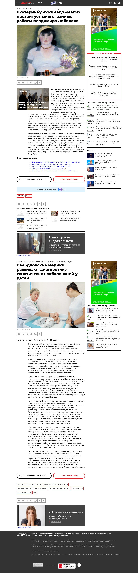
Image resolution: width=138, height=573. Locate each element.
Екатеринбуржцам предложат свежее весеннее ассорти (70, 219)
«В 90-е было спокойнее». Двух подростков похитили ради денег (107, 113)
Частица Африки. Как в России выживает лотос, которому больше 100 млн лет (108, 338)
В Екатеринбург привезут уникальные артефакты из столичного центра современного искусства (55, 163)
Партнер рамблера (50, 565)
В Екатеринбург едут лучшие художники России (54, 171)
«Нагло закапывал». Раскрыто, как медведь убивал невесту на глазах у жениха (108, 121)
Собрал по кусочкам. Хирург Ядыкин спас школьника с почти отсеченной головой (108, 128)
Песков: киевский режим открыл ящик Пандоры (106, 168)
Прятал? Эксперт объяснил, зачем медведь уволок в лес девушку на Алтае (107, 331)
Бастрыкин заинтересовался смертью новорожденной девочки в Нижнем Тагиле (103, 76)
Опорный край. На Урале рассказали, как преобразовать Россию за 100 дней (104, 68)
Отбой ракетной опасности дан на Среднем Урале (104, 85)
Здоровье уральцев (23, 329)
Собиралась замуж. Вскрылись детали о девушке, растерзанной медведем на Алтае (107, 107)
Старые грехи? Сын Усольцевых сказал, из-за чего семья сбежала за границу (108, 317)
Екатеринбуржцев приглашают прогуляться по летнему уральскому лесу (36, 226)
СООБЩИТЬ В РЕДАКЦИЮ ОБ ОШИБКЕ (56, 536)
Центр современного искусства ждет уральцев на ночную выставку (37, 220)
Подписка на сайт (46, 534)
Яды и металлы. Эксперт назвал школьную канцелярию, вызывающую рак (106, 345)
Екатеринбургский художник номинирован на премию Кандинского (70, 213)
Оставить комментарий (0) (69, 179)
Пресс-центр (59, 534)
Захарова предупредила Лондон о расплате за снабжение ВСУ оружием (107, 162)
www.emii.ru (25, 77)
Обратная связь (37, 536)
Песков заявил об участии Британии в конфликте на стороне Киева (107, 175)
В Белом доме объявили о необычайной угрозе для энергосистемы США (104, 155)
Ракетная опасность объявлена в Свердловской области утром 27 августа (104, 59)
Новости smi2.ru (24, 255)
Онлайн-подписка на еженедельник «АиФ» (96, 534)
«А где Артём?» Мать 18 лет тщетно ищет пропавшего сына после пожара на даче (107, 135)
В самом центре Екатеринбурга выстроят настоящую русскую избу (36, 213)
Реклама (35, 534)
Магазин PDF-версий (72, 534)
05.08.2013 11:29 (22, 9)
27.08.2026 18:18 (22, 262)
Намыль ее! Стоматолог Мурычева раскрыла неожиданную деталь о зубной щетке (107, 142)
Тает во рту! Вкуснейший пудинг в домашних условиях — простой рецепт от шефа (107, 324)
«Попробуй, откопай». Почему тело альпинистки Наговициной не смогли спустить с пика (108, 310)
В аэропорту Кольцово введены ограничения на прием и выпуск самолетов (104, 94)
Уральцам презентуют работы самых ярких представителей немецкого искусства (50, 167)
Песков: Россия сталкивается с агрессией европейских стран (105, 182)
